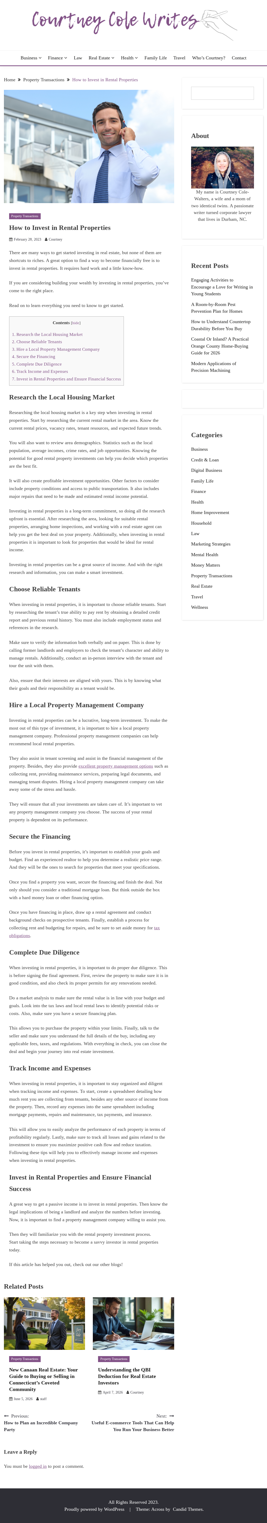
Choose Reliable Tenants (37, 341)
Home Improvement (210, 512)
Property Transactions (24, 216)
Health (127, 57)
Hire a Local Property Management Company (56, 349)
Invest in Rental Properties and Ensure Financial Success (66, 379)
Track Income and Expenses (40, 371)
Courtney (55, 239)
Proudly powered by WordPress (95, 1509)
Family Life (155, 57)
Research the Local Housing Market (47, 334)
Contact (239, 57)
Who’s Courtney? (208, 57)
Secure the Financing (33, 356)
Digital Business (206, 470)
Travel (179, 57)
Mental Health (204, 554)
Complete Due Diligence (37, 364)
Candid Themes (188, 1509)
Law (78, 57)
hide (75, 323)
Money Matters (205, 565)
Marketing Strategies (210, 544)
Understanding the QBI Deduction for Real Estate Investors (127, 1376)
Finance (55, 57)
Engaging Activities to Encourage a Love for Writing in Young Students (222, 286)
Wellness (199, 607)
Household (201, 523)
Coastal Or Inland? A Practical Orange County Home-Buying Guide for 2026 (220, 345)
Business (29, 57)
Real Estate (99, 57)
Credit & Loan (205, 459)
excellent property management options (115, 766)
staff (43, 1399)
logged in (38, 1466)
